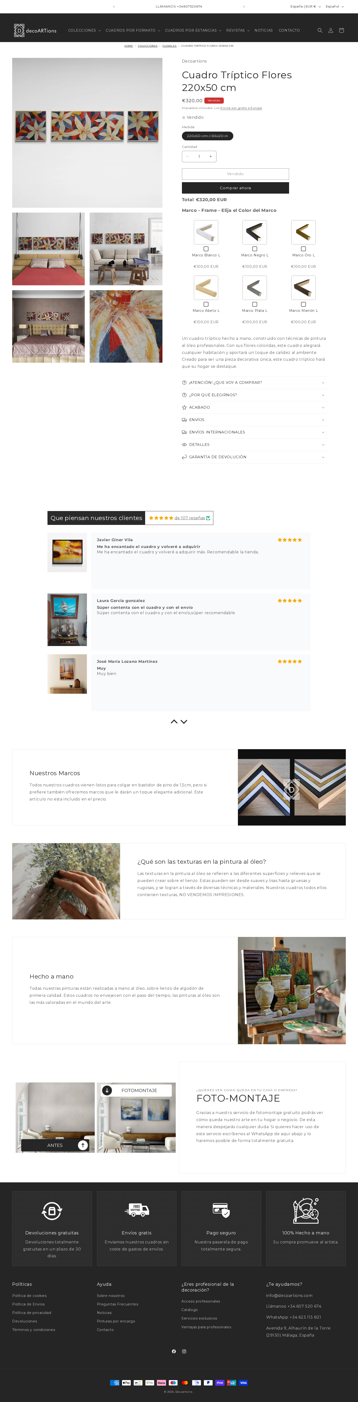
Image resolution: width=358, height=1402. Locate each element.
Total (188, 199)
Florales (169, 45)
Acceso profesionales (200, 1301)
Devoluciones (24, 1321)
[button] (84, 30)
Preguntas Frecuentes (117, 1304)
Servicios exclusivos (199, 1318)
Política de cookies (29, 1296)
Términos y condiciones (33, 1330)
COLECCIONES (148, 45)
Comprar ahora (235, 188)
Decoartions (183, 1391)
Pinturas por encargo (116, 1321)
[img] (161, 518)
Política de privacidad (31, 1313)
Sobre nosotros (111, 1296)
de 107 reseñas (190, 518)
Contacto (105, 1330)
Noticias (104, 1313)
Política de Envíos (28, 1304)
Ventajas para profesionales (206, 1327)
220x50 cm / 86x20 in (210, 137)
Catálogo (189, 1310)
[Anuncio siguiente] (244, 6)
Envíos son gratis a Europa (241, 108)
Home (128, 45)
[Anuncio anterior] (114, 6)
